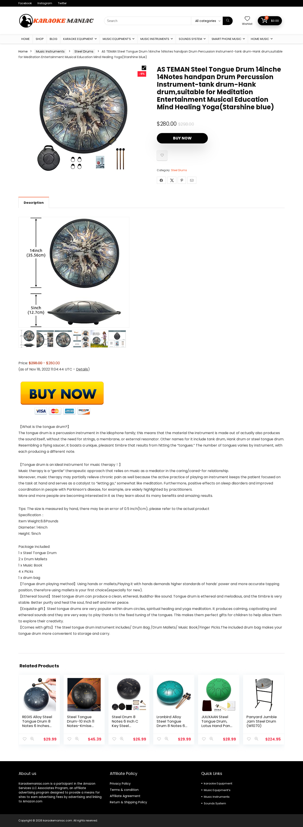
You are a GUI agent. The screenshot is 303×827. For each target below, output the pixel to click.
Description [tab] (34, 202)
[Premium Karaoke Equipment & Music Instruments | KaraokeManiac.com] (56, 13)
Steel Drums (84, 51)
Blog (53, 39)
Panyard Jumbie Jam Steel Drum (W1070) (261, 721)
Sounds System (190, 39)
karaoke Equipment (78, 39)
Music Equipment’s (117, 39)
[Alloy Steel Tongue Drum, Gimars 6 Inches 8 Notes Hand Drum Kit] (82, 118)
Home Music (260, 39)
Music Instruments (154, 39)
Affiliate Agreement (125, 796)
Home (25, 39)
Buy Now (182, 138)
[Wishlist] (247, 19)
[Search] (228, 21)
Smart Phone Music (226, 39)
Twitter (62, 3)
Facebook (25, 3)
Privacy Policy (120, 783)
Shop (40, 39)
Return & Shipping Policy (128, 802)
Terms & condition (124, 790)
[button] (144, 68)
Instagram (44, 3)
